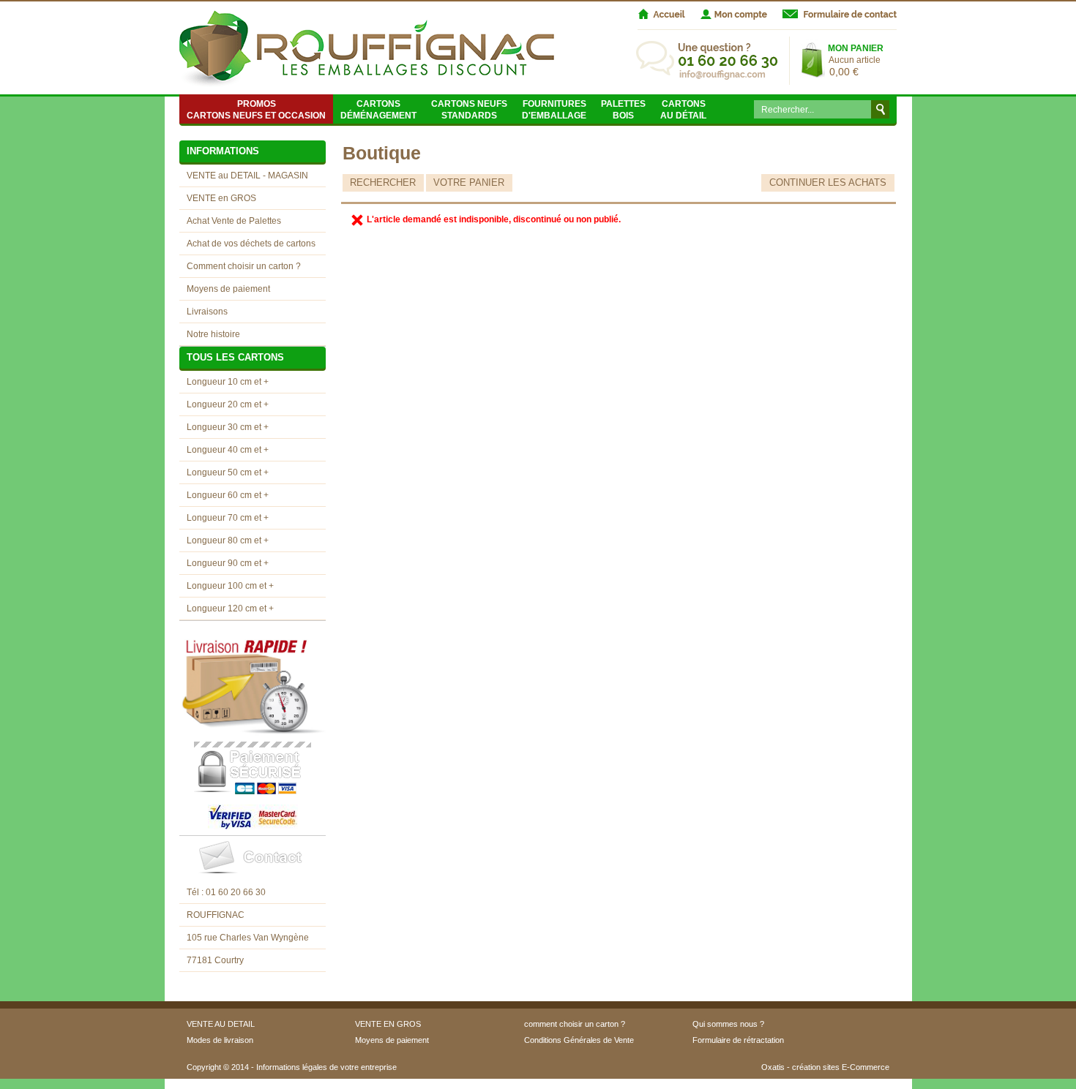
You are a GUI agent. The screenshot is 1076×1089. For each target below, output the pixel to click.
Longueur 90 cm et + (228, 563)
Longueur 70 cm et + (228, 518)
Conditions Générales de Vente (579, 1040)
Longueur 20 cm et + (228, 404)
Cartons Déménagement (378, 110)
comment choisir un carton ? (574, 1024)
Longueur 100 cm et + (230, 586)
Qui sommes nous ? (728, 1024)
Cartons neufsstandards (469, 110)
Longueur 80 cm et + (228, 540)
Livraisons (207, 311)
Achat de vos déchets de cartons (251, 243)
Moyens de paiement (228, 289)
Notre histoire (213, 334)
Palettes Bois (623, 110)
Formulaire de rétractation (738, 1040)
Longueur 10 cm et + (228, 382)
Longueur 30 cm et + (228, 427)
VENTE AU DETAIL (221, 1024)
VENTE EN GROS (388, 1024)
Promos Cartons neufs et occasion (256, 110)
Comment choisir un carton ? (244, 266)
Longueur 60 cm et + (228, 495)
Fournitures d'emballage (554, 110)
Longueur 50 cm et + (228, 472)
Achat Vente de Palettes (234, 221)
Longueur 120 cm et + (230, 608)
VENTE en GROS (221, 198)
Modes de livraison (220, 1040)
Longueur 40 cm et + (228, 450)
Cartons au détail (683, 110)
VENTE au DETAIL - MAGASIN (247, 175)
